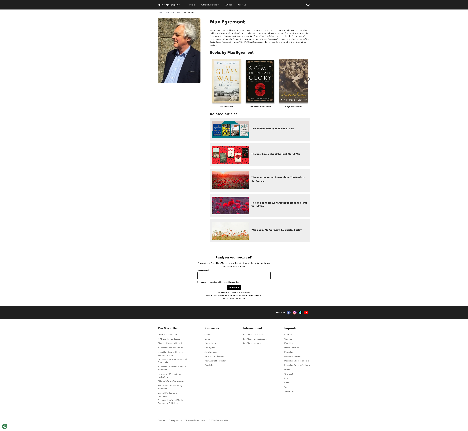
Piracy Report (211, 343)
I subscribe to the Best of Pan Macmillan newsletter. (221, 282)
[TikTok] (300, 312)
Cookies (161, 420)
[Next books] (309, 79)
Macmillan (288, 352)
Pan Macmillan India (252, 343)
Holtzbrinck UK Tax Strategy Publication (170, 375)
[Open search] (308, 5)
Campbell (288, 339)
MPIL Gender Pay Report (169, 339)
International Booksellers (215, 361)
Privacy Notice (175, 420)
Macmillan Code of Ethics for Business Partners (170, 353)
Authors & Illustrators (210, 5)
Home (160, 12)
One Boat (288, 374)
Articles (228, 5)
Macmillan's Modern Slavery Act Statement (172, 368)
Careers (208, 339)
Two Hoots (289, 391)
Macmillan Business (293, 356)
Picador (287, 382)
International (252, 328)
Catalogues (210, 347)
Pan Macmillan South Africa (255, 339)
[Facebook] (289, 312)
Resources (212, 328)
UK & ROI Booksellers (214, 356)
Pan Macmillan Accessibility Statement (170, 387)
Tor (285, 387)
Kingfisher (288, 343)
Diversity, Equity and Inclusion (171, 343)
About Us (242, 5)
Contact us (209, 334)
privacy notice (217, 295)
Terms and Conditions (195, 420)
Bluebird (288, 334)
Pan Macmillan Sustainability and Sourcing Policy (172, 360)
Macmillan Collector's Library (297, 365)
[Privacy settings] (4, 426)
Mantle (287, 369)
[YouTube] (306, 312)
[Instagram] (295, 312)
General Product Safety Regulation (168, 394)
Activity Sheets (211, 352)
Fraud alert (209, 365)
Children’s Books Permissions (171, 381)
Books (192, 5)
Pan (286, 378)
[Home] (169, 4)
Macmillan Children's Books (296, 361)
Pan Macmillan (168, 328)
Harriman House (291, 347)
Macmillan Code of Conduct (170, 347)
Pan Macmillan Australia (253, 334)
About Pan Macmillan (167, 334)
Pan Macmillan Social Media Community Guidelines (170, 401)
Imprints (290, 328)
